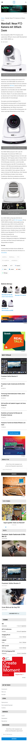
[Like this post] (11, 265)
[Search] (26, 2)
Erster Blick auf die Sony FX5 (11, 607)
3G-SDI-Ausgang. (18, 220)
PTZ (18, 257)
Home (2, 18)
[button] (3, 515)
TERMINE (5, 620)
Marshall (12, 257)
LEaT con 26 (5, 645)
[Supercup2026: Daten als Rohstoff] (14, 512)
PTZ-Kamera (5, 260)
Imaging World (6, 635)
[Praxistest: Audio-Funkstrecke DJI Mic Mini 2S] (14, 548)
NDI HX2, (12, 85)
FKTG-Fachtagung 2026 (8, 651)
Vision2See (4, 252)
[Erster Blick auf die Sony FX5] (14, 597)
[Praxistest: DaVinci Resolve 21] (14, 572)
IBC (3, 624)
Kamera (4, 257)
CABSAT (4, 640)
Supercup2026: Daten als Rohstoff (14, 523)
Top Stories (6, 501)
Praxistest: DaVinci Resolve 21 (9, 376)
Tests (4, 530)
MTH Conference (6, 629)
